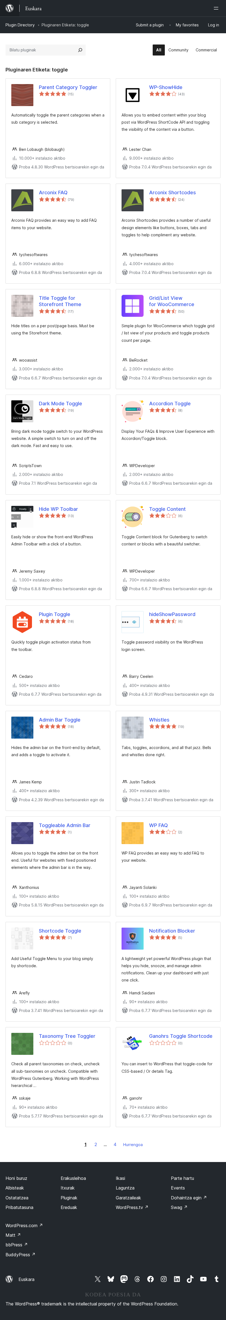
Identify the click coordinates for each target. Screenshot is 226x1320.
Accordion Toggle (170, 403)
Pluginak (69, 1197)
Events (178, 1188)
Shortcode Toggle (60, 931)
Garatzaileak (128, 1197)
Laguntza (125, 1188)
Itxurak (68, 1188)
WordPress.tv (132, 1207)
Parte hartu (182, 1178)
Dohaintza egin (189, 1197)
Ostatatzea (17, 1197)
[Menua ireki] (217, 8)
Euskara (26, 1279)
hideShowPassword (172, 614)
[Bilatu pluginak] (80, 50)
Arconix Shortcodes (172, 192)
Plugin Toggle (54, 614)
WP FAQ (158, 825)
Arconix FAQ (53, 192)
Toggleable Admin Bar (64, 825)
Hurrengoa (133, 1144)
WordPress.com (24, 1225)
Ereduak (69, 1207)
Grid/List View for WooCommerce (171, 301)
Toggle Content (167, 509)
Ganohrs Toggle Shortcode (180, 1036)
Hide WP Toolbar (58, 509)
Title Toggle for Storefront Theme (60, 301)
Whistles (159, 720)
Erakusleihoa (73, 1178)
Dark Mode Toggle (60, 403)
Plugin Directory (20, 25)
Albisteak (15, 1188)
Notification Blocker (172, 931)
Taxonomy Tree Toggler (67, 1036)
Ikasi (120, 1178)
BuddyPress (21, 1254)
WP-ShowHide (165, 87)
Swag (179, 1207)
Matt (13, 1235)
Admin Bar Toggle (59, 720)
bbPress (17, 1244)
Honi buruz (16, 1178)
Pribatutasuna (19, 1207)
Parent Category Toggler (68, 87)
